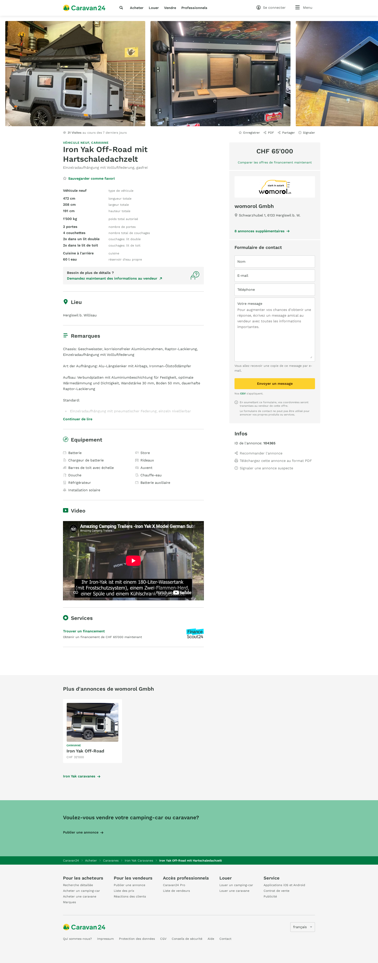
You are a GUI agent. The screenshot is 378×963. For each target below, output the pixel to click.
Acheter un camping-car (81, 890)
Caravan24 (71, 860)
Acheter (137, 8)
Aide (211, 938)
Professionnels (194, 8)
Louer (154, 8)
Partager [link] (288, 132)
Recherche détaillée (78, 885)
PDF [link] (271, 132)
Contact (225, 938)
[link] (92, 731)
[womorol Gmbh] (275, 187)
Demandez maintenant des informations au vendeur (112, 278)
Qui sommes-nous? (77, 938)
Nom (241, 261)
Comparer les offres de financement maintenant (275, 162)
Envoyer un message (275, 383)
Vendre (170, 8)
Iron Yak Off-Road (85, 751)
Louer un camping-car (236, 885)
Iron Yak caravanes (79, 776)
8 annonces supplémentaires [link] (259, 231)
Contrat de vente (276, 890)
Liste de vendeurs (176, 890)
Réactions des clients (130, 896)
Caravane (99, 142)
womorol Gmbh (254, 206)
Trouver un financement (84, 631)
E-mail (242, 275)
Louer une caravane (234, 890)
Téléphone (246, 289)
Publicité (270, 896)
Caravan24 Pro (174, 885)
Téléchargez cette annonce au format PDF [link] (276, 461)
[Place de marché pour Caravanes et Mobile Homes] (84, 8)
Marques (69, 902)
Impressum (105, 938)
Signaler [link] (309, 132)
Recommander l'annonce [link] (261, 453)
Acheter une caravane (79, 896)
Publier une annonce (80, 832)
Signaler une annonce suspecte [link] (266, 468)
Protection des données (137, 938)
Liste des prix (124, 890)
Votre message (249, 303)
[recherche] (122, 7)
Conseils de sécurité (187, 938)
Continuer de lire (77, 419)
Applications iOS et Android (284, 885)
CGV (243, 393)
